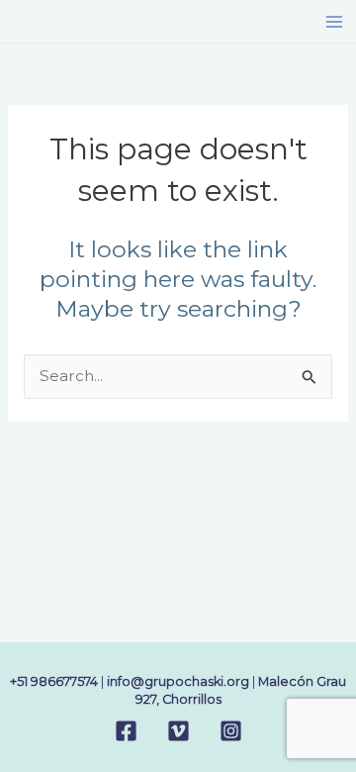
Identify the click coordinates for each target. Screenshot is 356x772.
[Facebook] (126, 731)
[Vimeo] (178, 731)
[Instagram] (231, 731)
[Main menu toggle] (334, 21)
